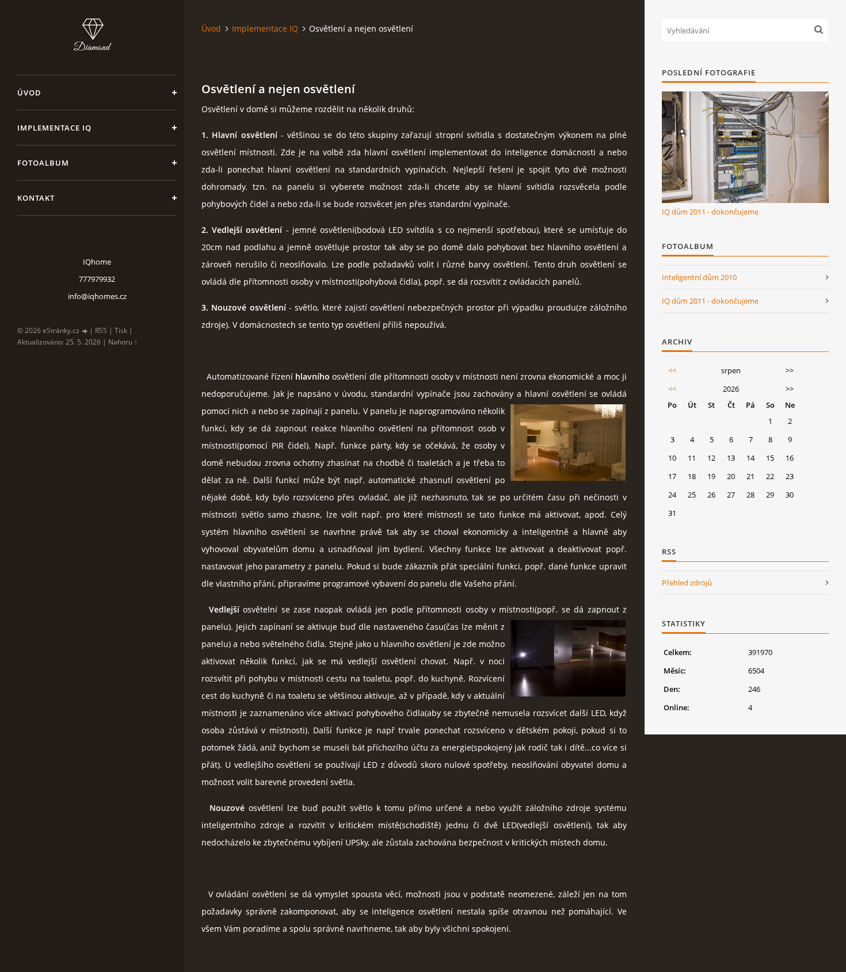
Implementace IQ (54, 128)
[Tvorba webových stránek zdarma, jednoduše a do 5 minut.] (85, 331)
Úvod (29, 92)
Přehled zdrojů (687, 582)
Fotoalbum (43, 163)
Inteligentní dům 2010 (699, 277)
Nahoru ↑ (123, 342)
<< (672, 370)
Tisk (121, 330)
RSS (101, 330)
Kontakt (36, 198)
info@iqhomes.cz (97, 296)
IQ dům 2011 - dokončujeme (710, 211)
